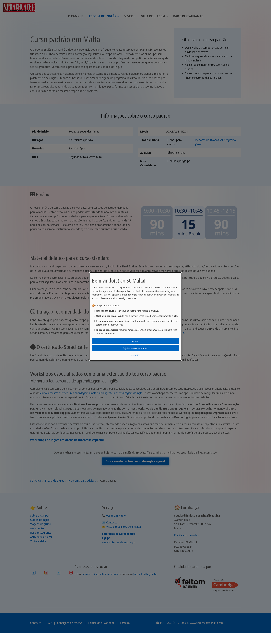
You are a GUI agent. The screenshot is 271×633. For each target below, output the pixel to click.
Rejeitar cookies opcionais (135, 348)
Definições (135, 355)
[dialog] (135, 316)
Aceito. (135, 341)
